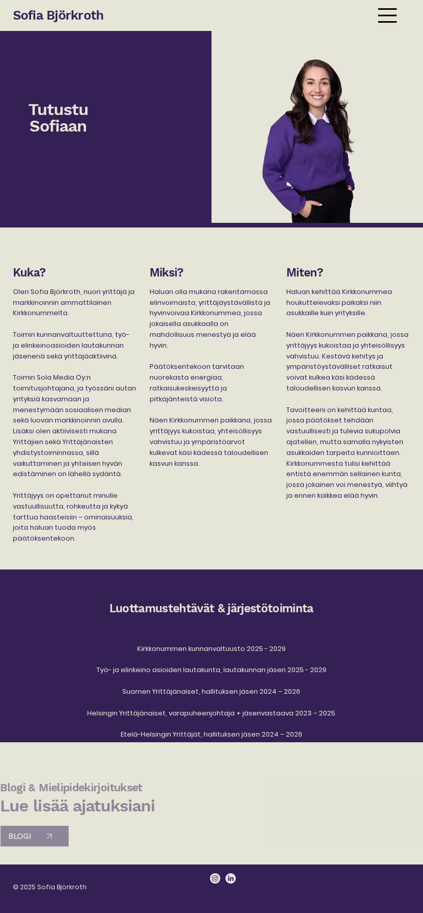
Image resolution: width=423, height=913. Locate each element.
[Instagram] (215, 878)
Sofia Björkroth (58, 15)
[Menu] (387, 15)
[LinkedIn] (230, 878)
